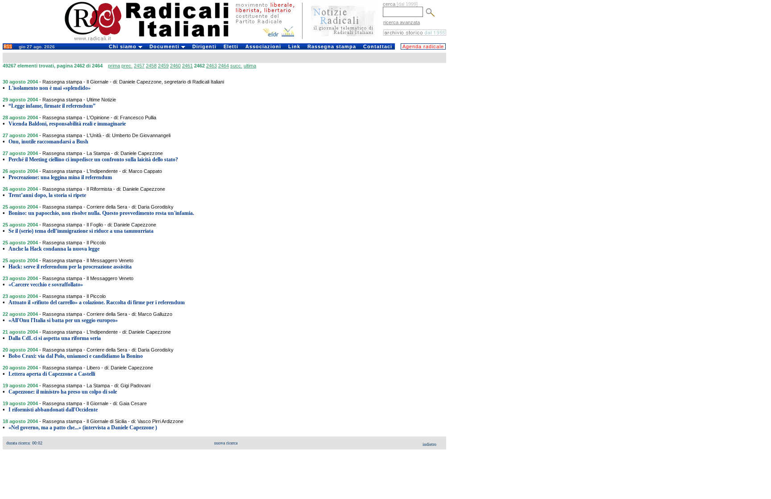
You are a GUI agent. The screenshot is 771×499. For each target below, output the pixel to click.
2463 (211, 65)
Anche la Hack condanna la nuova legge (53, 249)
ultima (250, 65)
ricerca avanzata (401, 22)
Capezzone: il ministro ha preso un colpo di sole (62, 392)
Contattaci (377, 46)
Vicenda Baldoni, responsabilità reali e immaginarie (67, 124)
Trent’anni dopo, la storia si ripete (47, 195)
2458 (151, 65)
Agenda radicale (423, 46)
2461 (187, 65)
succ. (236, 65)
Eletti (231, 46)
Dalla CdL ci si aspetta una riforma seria (54, 338)
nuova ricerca (225, 442)
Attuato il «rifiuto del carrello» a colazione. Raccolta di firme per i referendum (96, 302)
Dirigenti (204, 46)
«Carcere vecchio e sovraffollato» (45, 284)
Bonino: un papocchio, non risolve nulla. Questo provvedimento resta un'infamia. (101, 213)
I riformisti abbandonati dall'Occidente (53, 410)
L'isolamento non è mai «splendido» (49, 88)
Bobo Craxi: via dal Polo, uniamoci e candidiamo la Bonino (75, 356)
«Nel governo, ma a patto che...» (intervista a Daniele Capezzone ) (82, 427)
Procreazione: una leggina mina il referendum (60, 177)
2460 (175, 65)
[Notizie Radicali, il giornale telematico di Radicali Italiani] (343, 39)
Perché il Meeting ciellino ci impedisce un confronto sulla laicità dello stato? (93, 159)
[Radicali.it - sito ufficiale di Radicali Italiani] (152, 40)
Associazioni (263, 46)
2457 (139, 65)
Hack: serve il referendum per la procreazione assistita (70, 267)
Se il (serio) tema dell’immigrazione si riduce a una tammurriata (80, 231)
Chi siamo (123, 46)
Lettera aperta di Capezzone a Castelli (51, 374)
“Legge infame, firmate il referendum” (51, 106)
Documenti (165, 46)
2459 (163, 65)
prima (114, 65)
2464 (223, 65)
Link (294, 46)
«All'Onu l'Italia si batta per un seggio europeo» (63, 320)
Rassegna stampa (331, 46)
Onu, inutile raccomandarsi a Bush (48, 141)
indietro (429, 444)
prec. (127, 65)
